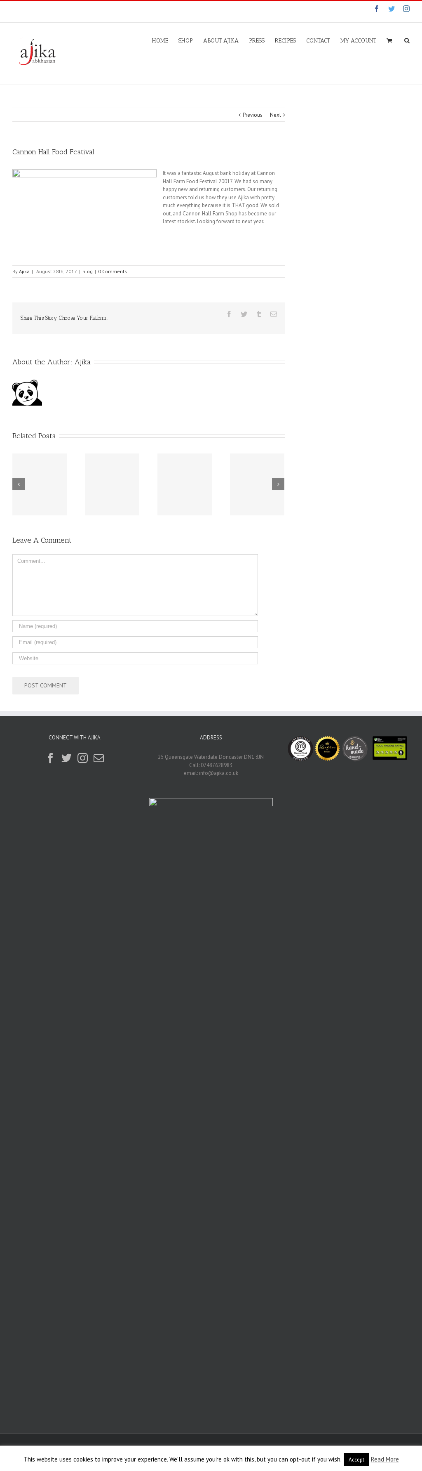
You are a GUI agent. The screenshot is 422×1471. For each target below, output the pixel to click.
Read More (385, 1459)
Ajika (24, 271)
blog (87, 271)
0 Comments (112, 271)
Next (275, 114)
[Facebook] (50, 758)
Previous (253, 114)
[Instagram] (82, 758)
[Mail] (99, 758)
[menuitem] (165, 40)
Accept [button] (356, 1459)
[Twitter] (66, 758)
